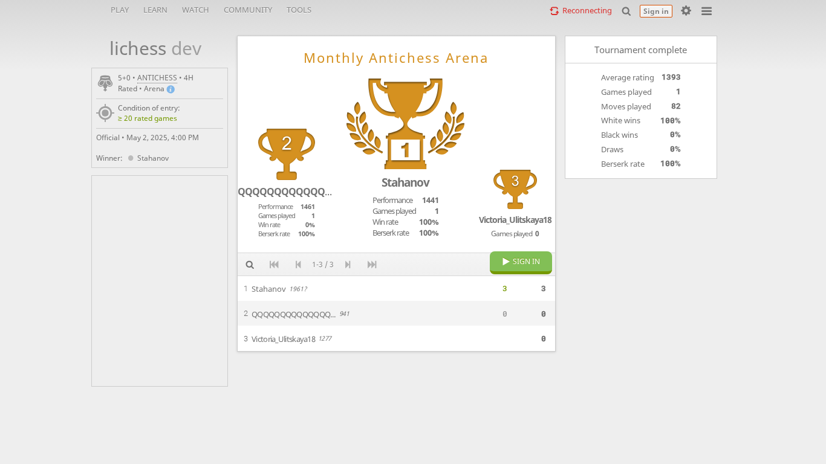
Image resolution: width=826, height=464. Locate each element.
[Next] (348, 264)
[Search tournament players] (250, 264)
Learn (155, 9)
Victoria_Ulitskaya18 (515, 219)
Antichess (157, 77)
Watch (195, 9)
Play (120, 9)
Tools (299, 9)
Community (248, 9)
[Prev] (298, 264)
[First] (274, 264)
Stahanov (153, 158)
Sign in (656, 11)
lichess (148, 48)
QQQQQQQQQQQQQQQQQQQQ (310, 191)
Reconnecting (587, 10)
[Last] (372, 264)
